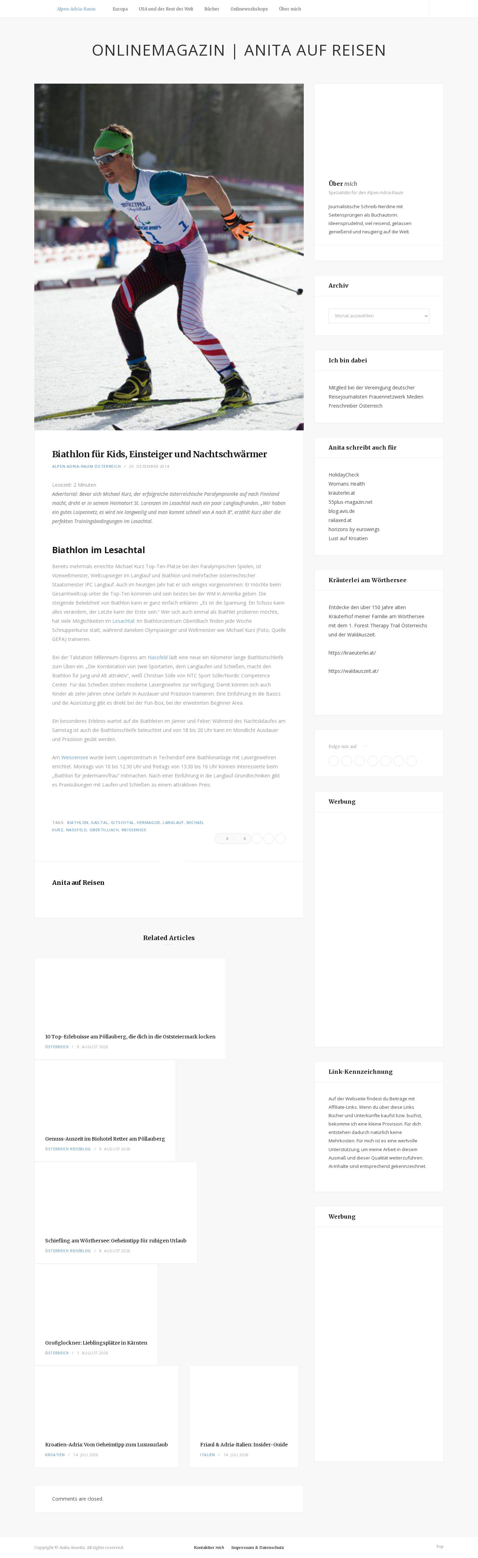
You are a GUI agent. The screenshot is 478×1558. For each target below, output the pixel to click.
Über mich (290, 9)
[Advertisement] (379, 930)
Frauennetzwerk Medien (396, 396)
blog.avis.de (342, 511)
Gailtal (99, 822)
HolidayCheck (344, 474)
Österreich (107, 466)
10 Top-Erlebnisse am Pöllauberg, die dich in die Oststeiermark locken (130, 1037)
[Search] (436, 8)
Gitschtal (122, 822)
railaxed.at (340, 520)
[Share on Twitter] (268, 838)
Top (439, 1546)
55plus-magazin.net (351, 502)
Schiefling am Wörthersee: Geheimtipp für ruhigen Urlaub (116, 1241)
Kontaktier (209, 1547)
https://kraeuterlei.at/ (352, 652)
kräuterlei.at (342, 492)
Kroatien (55, 1454)
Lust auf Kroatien (348, 538)
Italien (207, 1454)
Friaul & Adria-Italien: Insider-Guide (244, 1444)
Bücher (211, 9)
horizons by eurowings (354, 529)
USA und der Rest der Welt (166, 9)
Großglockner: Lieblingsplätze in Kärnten (96, 1343)
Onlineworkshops (249, 9)
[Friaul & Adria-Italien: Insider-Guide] (243, 1398)
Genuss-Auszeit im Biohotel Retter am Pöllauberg (105, 1139)
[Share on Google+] (280, 838)
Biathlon (77, 822)
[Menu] (42, 8)
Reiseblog (80, 1149)
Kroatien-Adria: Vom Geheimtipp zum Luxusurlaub (106, 1444)
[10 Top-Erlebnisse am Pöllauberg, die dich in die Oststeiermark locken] (130, 990)
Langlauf (173, 822)
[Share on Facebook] (257, 838)
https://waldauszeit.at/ (354, 671)
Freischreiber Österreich (355, 405)
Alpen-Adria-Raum (76, 9)
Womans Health (347, 483)
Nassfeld (158, 657)
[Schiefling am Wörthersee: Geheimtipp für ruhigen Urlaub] (115, 1194)
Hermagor (148, 822)
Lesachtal (123, 621)
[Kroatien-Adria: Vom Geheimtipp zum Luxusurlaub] (106, 1398)
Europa (120, 9)
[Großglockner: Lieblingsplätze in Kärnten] (96, 1297)
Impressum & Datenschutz (257, 1547)
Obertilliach (104, 829)
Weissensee (75, 757)
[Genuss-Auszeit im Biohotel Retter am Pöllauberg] (105, 1093)
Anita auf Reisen (78, 883)
